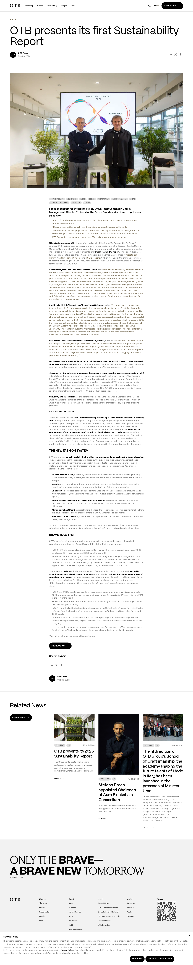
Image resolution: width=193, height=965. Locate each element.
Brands (42, 912)
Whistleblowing (104, 930)
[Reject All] (189, 935)
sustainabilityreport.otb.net (83, 641)
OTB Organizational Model (108, 912)
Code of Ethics (103, 908)
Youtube (130, 921)
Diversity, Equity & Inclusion (108, 917)
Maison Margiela (75, 917)
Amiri (71, 930)
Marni (71, 921)
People (42, 921)
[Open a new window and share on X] (175, 59)
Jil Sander (72, 912)
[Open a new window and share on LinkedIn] (170, 59)
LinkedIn (130, 912)
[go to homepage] (15, 5)
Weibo (129, 917)
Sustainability (44, 917)
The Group (43, 908)
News (22, 14)
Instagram (131, 908)
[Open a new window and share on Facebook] (180, 59)
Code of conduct (104, 926)
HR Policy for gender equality (109, 921)
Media (13, 14)
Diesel (71, 908)
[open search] (149, 5)
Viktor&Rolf (73, 926)
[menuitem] (29, 6)
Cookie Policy (67, 950)
